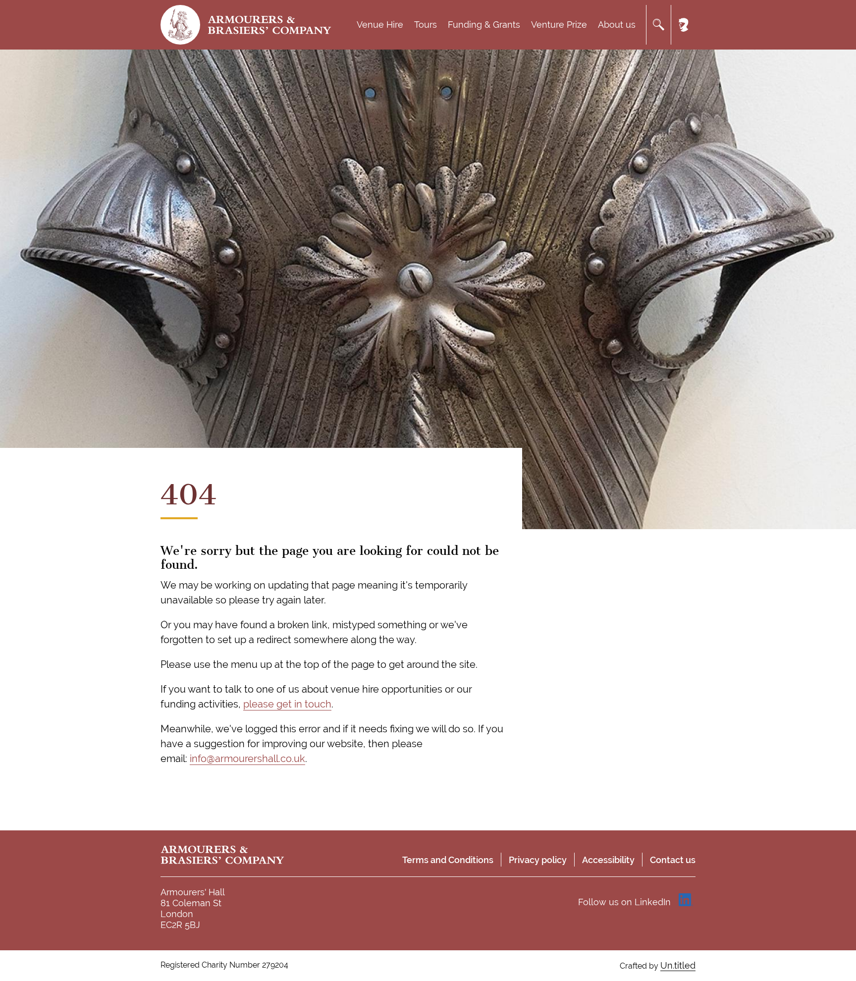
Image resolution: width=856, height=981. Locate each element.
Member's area (683, 25)
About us (617, 24)
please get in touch (287, 704)
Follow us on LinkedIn (624, 902)
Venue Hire (380, 24)
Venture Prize (559, 24)
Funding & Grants (484, 24)
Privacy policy (538, 860)
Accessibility (608, 860)
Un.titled (678, 965)
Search (658, 25)
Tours (425, 24)
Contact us (673, 860)
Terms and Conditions (447, 860)
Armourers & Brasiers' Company (269, 25)
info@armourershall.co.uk (247, 758)
